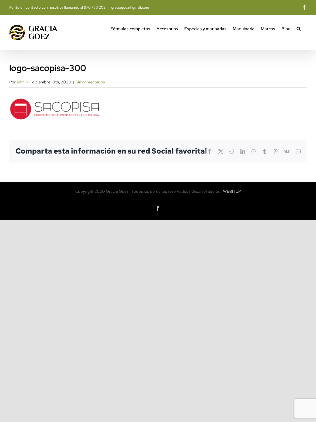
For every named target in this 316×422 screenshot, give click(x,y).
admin (22, 82)
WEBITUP (232, 191)
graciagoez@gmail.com (130, 7)
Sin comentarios (90, 82)
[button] (299, 28)
